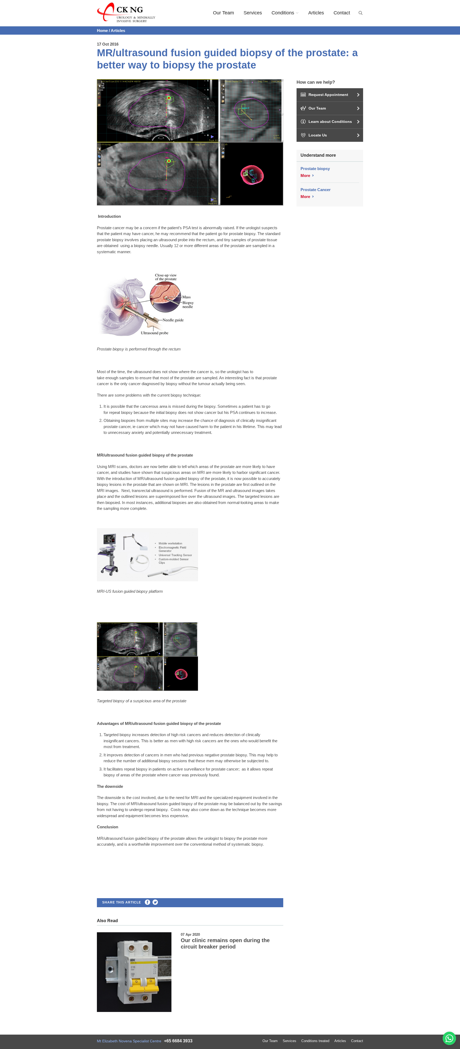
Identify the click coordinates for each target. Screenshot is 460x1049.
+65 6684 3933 (178, 1041)
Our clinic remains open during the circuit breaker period (225, 943)
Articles (316, 12)
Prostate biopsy (315, 168)
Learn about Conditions (330, 121)
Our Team (223, 12)
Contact (342, 12)
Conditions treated (315, 1041)
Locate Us (318, 135)
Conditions (283, 12)
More (305, 175)
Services (253, 12)
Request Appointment (328, 94)
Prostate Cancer (316, 189)
